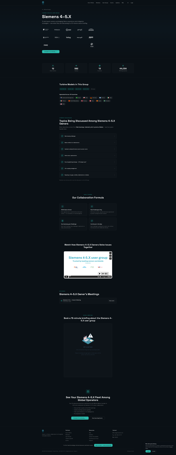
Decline (153, 451)
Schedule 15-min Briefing (49, 51)
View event (111, 300)
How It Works (91, 2)
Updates (118, 2)
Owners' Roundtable (93, 436)
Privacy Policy (55, 451)
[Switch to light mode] (128, 3)
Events (112, 2)
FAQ (123, 2)
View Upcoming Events (97, 418)
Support (91, 440)
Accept (148, 451)
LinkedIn (116, 437)
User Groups (105, 2)
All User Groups (47, 9)
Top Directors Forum (93, 438)
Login (132, 2)
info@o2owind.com (118, 432)
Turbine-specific (69, 438)
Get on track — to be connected (103, 445)
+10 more (93, 89)
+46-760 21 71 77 (118, 435)
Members (98, 2)
